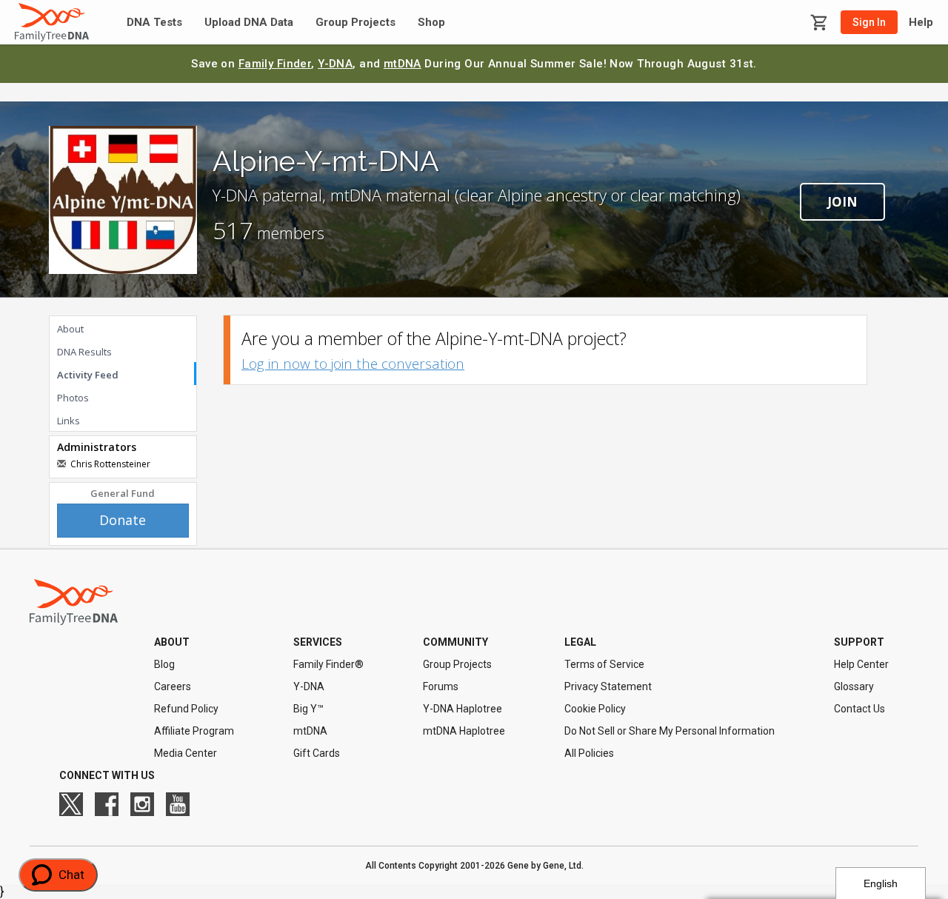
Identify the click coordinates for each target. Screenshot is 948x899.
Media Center (185, 753)
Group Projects (355, 22)
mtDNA (402, 63)
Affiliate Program (194, 731)
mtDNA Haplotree (464, 731)
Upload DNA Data (248, 22)
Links (68, 420)
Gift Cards (316, 753)
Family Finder (275, 63)
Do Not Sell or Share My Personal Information (669, 731)
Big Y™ (308, 709)
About (70, 328)
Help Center (861, 664)
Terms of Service (604, 664)
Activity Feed (87, 374)
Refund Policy (186, 709)
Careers (172, 686)
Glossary (854, 686)
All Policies (589, 753)
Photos (73, 397)
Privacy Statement (608, 686)
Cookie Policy (595, 709)
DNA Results (84, 351)
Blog (164, 664)
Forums (440, 686)
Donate (122, 520)
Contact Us (859, 709)
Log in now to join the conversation (352, 363)
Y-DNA (335, 63)
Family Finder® (328, 664)
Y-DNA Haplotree (462, 709)
